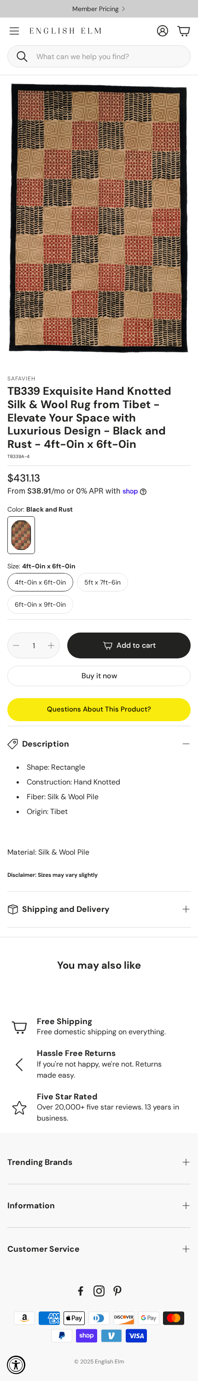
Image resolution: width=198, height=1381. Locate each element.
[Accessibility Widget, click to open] (16, 1365)
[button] (99, 56)
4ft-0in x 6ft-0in (40, 582)
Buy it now (99, 676)
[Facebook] (80, 1291)
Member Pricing (95, 9)
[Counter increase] (51, 645)
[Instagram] (99, 1291)
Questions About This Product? (99, 709)
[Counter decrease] (16, 645)
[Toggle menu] (14, 31)
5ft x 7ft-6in (102, 582)
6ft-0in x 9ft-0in (40, 604)
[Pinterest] (117, 1291)
